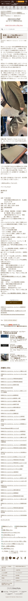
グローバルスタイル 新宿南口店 (8, 410)
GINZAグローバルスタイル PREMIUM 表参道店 (11, 381)
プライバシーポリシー (6, 580)
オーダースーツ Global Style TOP (6, 567)
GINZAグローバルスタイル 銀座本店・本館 (10, 398)
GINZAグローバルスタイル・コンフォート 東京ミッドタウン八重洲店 (13, 391)
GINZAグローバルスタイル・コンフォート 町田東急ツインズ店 (13, 424)
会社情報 (17, 575)
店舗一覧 (3, 570)
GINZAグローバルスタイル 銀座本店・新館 (10, 401)
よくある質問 (4, 572)
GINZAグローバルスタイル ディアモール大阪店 (11, 469)
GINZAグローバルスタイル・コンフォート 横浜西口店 (13, 431)
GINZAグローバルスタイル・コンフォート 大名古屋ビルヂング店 (13, 453)
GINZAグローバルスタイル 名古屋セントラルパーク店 (13, 456)
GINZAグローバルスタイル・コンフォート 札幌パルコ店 (13, 371)
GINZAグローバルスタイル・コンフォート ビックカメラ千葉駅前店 (13, 441)
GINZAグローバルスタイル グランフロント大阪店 (12, 465)
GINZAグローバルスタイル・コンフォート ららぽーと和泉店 (13, 481)
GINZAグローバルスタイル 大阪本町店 (9, 472)
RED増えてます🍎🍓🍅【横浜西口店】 (10, 324)
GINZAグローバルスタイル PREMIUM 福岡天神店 (12, 507)
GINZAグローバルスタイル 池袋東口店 (9, 413)
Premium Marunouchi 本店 (7, 387)
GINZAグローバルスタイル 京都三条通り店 (10, 490)
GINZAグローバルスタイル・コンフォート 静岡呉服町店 (13, 444)
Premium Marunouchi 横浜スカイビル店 (10, 428)
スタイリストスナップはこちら (14, 25)
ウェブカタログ (19, 572)
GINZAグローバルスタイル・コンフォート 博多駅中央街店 (13, 504)
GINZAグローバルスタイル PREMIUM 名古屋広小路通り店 (14, 448)
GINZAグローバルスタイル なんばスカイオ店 (11, 475)
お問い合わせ (4, 575)
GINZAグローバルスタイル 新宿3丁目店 (10, 384)
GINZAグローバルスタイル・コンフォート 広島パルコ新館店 (13, 499)
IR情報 (3, 578)
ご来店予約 (18, 570)
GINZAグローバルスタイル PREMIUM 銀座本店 (11, 378)
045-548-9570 (8, 207)
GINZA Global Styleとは (21, 566)
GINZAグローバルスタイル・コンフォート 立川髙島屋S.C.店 (13, 420)
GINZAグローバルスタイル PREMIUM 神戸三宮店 (12, 496)
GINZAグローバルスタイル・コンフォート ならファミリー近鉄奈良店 (13, 486)
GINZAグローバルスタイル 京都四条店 (9, 493)
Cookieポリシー (19, 580)
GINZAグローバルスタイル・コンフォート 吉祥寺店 (12, 416)
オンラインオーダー (5, 519)
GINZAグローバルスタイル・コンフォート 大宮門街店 (13, 434)
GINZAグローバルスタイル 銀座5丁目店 (10, 404)
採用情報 (17, 578)
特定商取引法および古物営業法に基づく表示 (7, 584)
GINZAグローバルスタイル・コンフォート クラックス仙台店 (13, 375)
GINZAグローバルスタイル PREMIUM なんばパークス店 (14, 462)
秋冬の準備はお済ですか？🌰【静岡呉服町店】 (15, 326)
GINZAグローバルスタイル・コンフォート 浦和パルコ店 (13, 437)
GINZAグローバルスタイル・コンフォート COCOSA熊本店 (14, 516)
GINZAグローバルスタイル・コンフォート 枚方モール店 (13, 478)
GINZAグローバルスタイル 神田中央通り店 (10, 407)
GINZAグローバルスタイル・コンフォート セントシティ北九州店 (13, 511)
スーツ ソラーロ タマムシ (10, 320)
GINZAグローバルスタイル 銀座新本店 (9, 395)
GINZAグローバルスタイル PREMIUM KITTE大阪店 (12, 459)
